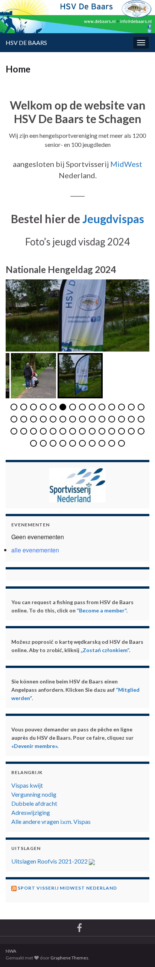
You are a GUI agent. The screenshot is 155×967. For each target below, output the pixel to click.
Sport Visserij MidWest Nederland (67, 888)
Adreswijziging (30, 812)
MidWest (126, 163)
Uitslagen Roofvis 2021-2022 (50, 861)
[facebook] (79, 926)
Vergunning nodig (33, 794)
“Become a (90, 610)
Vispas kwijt (27, 785)
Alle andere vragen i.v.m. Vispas (51, 821)
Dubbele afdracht (34, 803)
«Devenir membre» (34, 746)
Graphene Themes (69, 958)
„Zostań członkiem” (105, 650)
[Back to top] (138, 922)
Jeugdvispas (113, 218)
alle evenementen (35, 550)
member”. (115, 610)
